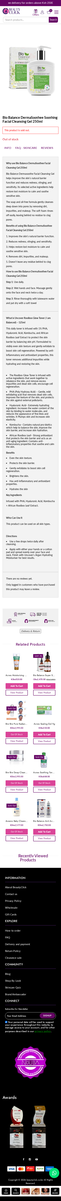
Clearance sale (13, 957)
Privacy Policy (13, 900)
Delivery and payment (17, 944)
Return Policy (13, 950)
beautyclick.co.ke (35, 1179)
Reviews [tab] (47, 147)
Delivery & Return (30, 631)
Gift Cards (11, 914)
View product (16, 692)
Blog (8, 973)
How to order (13, 930)
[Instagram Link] (31, 1158)
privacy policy (43, 1031)
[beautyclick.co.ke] (11, 10)
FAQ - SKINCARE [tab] (26, 147)
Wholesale (11, 907)
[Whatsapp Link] (54, 1173)
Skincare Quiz (13, 987)
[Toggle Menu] (56, 12)
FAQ (7, 937)
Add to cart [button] (17, 686)
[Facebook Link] (24, 1158)
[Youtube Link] (37, 1158)
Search (53, 19)
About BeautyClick (16, 887)
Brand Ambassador (15, 994)
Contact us (11, 894)
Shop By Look (13, 980)
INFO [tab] (7, 147)
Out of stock (17, 734)
